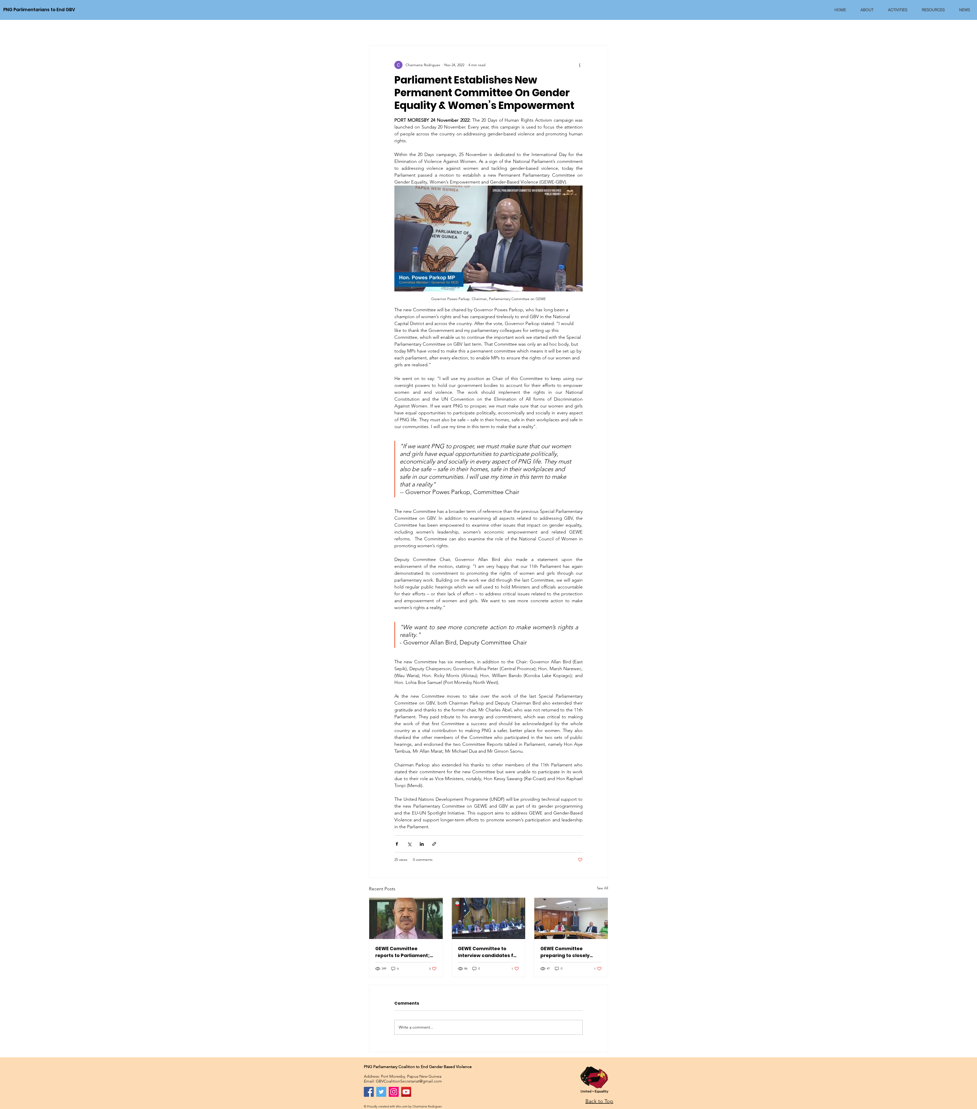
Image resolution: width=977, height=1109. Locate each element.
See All (602, 888)
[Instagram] (394, 1092)
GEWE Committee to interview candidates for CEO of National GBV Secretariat (488, 952)
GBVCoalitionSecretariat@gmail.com (409, 1081)
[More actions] (580, 65)
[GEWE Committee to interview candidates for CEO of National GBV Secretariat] (488, 918)
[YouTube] (406, 1092)
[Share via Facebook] (396, 843)
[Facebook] (369, 1092)
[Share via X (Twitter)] (409, 843)
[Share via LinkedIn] (421, 843)
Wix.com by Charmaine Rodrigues (419, 1106)
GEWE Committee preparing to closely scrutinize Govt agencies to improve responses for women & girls (570, 952)
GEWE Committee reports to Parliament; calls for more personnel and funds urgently (405, 952)
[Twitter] (381, 1092)
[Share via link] (434, 843)
